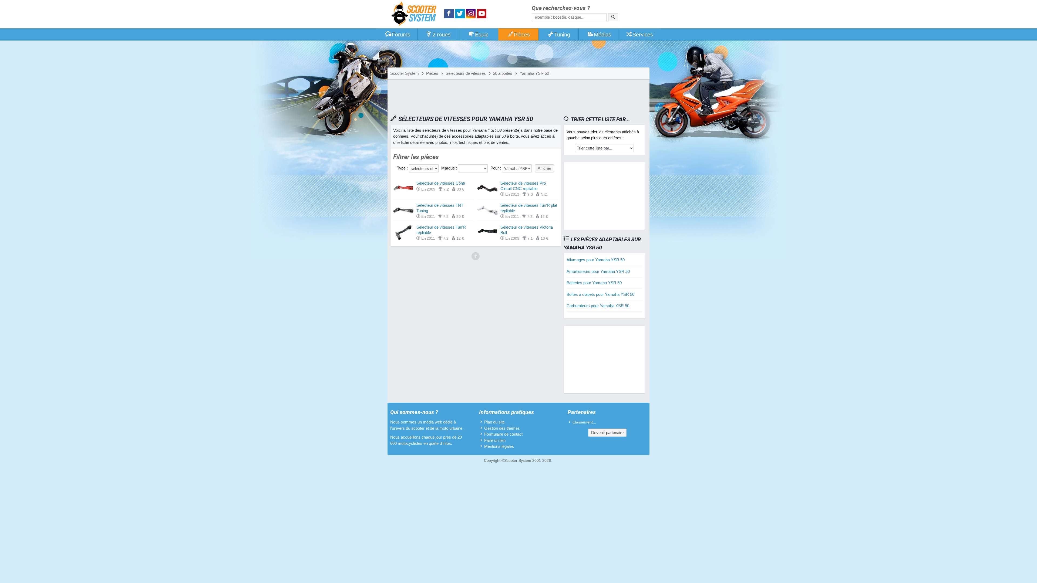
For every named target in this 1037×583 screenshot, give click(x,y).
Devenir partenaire (607, 432)
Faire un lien (495, 440)
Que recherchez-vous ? (561, 8)
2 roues (441, 35)
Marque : (449, 168)
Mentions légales (499, 446)
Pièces (522, 35)
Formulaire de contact (503, 434)
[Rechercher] (613, 17)
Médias (602, 35)
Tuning (562, 35)
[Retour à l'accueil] (415, 14)
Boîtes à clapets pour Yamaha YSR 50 (600, 294)
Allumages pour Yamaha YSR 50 (596, 259)
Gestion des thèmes (502, 428)
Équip (482, 35)
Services (642, 35)
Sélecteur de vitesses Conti (440, 183)
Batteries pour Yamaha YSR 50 (594, 282)
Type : (403, 168)
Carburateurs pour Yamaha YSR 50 (598, 305)
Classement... (584, 422)
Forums (401, 35)
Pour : (496, 168)
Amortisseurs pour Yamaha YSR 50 (598, 271)
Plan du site (494, 422)
